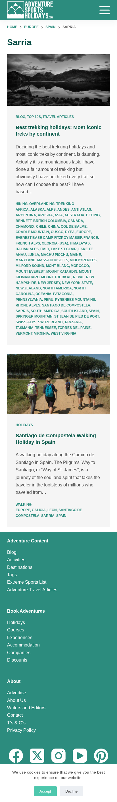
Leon (52, 510)
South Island (74, 311)
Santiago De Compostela (66, 305)
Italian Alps (27, 249)
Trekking (65, 204)
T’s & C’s (16, 722)
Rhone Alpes (28, 305)
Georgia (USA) (55, 243)
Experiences (19, 637)
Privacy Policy (21, 730)
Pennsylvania (29, 300)
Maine (75, 255)
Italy (44, 249)
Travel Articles (58, 117)
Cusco (57, 232)
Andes (63, 210)
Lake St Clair (64, 249)
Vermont (24, 333)
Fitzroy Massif (68, 238)
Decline (71, 791)
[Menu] (104, 10)
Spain (94, 311)
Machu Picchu (54, 255)
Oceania (43, 294)
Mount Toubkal (56, 277)
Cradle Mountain (32, 232)
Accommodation (23, 645)
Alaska (37, 210)
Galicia (39, 510)
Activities (16, 559)
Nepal (78, 277)
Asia (59, 215)
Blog (20, 117)
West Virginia (63, 333)
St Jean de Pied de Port (76, 316)
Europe (83, 232)
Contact (15, 715)
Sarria (22, 311)
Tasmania (25, 328)
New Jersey (49, 283)
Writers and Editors (26, 707)
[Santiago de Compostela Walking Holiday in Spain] (58, 384)
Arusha (45, 215)
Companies (18, 652)
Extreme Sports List (26, 582)
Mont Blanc (57, 266)
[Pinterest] (101, 756)
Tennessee (45, 328)
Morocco (80, 266)
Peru (48, 300)
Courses (15, 629)
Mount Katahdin (61, 271)
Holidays (24, 425)
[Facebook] (16, 756)
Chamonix (25, 227)
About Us (16, 700)
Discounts (17, 660)
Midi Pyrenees (83, 260)
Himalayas (80, 243)
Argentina (26, 215)
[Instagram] (58, 756)
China (53, 227)
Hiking (22, 204)
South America (45, 311)
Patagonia (63, 294)
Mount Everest (30, 271)
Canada (75, 221)
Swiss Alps (26, 322)
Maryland (25, 260)
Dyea (70, 232)
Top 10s (34, 117)
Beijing (93, 215)
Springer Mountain (34, 316)
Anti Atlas (81, 210)
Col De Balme (74, 227)
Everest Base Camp (34, 238)
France (90, 238)
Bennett (24, 221)
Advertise (16, 692)
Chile (41, 227)
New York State (77, 283)
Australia (74, 215)
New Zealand (28, 288)
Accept (45, 791)
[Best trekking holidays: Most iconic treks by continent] (58, 80)
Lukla (33, 255)
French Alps (28, 243)
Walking (24, 505)
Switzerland (50, 322)
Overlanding (42, 204)
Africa (22, 210)
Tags (12, 574)
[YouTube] (80, 756)
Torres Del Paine (74, 328)
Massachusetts (52, 260)
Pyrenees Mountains (75, 300)
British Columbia (49, 221)
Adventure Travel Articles (32, 589)
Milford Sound (30, 266)
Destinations (19, 567)
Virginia (41, 333)
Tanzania (73, 322)
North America (57, 288)
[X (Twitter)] (37, 756)
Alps (51, 210)
